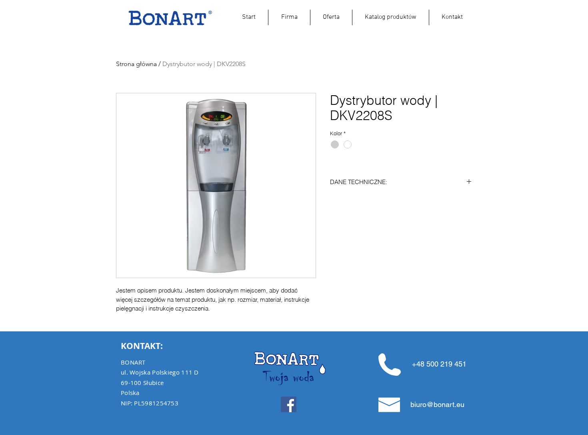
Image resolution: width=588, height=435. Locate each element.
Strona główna (136, 64)
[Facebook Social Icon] (288, 404)
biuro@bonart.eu (437, 404)
